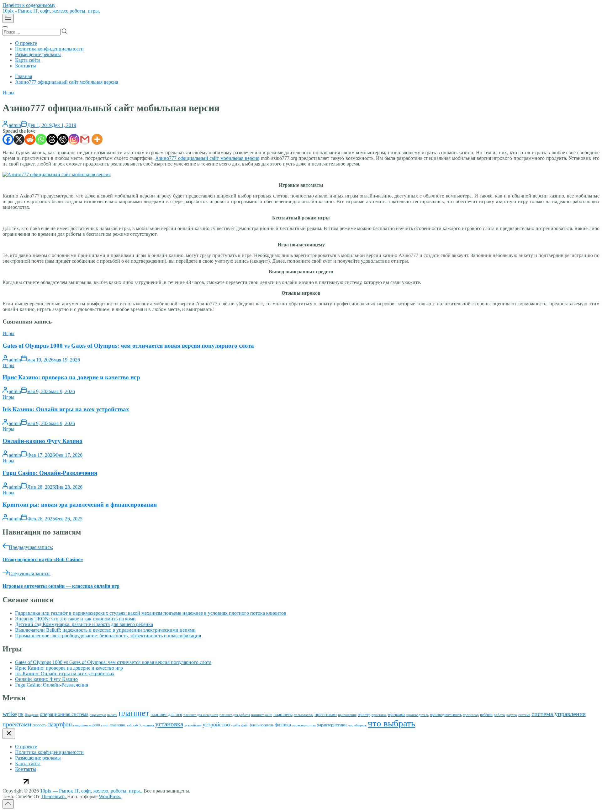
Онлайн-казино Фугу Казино (42, 441)
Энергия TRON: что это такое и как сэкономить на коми (75, 618)
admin (15, 125)
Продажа (32, 715)
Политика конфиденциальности (49, 48)
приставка (379, 715)
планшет (134, 713)
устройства (192, 725)
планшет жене (261, 715)
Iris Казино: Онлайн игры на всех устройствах (66, 409)
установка (169, 724)
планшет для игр (166, 714)
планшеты (283, 714)
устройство (216, 724)
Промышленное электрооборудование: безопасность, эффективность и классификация (108, 635)
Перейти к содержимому (29, 5)
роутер (511, 715)
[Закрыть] (9, 734)
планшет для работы (234, 715)
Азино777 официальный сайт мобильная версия (207, 158)
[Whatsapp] (40, 139)
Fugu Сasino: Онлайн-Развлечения (50, 473)
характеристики (332, 725)
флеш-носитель (261, 725)
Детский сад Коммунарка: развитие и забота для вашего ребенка (84, 624)
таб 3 (137, 725)
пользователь (303, 715)
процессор (471, 715)
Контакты (25, 65)
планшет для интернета (200, 715)
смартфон (59, 724)
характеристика (304, 725)
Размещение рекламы (38, 54)
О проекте (26, 43)
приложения (347, 715)
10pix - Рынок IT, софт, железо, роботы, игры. (51, 10)
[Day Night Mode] (5, 27)
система (524, 715)
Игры (8, 92)
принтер (364, 715)
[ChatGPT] (62, 139)
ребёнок (486, 715)
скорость (39, 725)
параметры (98, 715)
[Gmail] (84, 139)
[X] (18, 139)
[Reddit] (29, 139)
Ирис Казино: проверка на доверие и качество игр (71, 377)
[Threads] (51, 139)
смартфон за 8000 (86, 725)
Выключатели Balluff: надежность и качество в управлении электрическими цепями (105, 630)
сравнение (117, 725)
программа (396, 715)
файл (244, 725)
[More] (97, 139)
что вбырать (357, 725)
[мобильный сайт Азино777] (57, 174)
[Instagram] (73, 139)
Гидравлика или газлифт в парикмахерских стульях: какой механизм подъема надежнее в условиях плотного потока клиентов (150, 613)
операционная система (64, 714)
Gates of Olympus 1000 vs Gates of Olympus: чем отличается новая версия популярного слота (128, 345)
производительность (446, 715)
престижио (325, 714)
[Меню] (8, 18)
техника (148, 725)
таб (129, 725)
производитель (417, 715)
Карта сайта (27, 60)
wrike (10, 713)
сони (104, 725)
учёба (235, 725)
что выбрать (391, 723)
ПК (21, 715)
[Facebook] (8, 139)
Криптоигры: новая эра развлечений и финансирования (80, 504)
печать (112, 715)
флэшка (283, 725)
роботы (499, 715)
